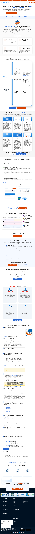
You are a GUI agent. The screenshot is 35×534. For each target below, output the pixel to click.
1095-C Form (16, 390)
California (7, 405)
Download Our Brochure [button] (21, 154)
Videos (4, 502)
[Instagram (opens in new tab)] (15, 532)
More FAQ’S (6, 448)
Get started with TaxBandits (6, 526)
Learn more (28, 0)
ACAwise (8, 274)
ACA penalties (6, 417)
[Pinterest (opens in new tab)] (17, 532)
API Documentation (25, 501)
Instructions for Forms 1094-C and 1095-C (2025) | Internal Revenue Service (16, 456)
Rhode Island (8, 411)
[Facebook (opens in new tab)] (13, 532)
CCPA (15, 529)
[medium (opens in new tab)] (23, 532)
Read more (7, 475)
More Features (12, 107)
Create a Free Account (17, 488)
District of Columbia (9, 409)
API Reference (25, 502)
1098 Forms (14, 506)
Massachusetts (8, 408)
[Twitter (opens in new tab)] (11, 532)
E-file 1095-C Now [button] (21, 107)
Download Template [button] (26, 75)
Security (4, 508)
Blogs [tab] (20, 462)
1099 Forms (14, 501)
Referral (4, 512)
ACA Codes (26, 223)
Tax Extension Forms (16, 509)
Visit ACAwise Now (17, 278)
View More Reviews (17, 320)
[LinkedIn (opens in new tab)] (19, 532)
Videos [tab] (25, 462)
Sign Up (33, 2)
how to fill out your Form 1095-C (24, 232)
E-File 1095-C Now (17, 235)
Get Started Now (22, 208)
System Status (5, 513)
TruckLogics (14, 522)
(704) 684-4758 (19, 152)
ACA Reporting (15, 271)
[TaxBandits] (6, 2)
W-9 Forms (14, 505)
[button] (1, 2)
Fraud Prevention (5, 509)
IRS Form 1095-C (7, 328)
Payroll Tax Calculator (6, 517)
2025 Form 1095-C (7, 455)
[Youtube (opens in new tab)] (21, 532)
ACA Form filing (19, 272)
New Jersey (8, 407)
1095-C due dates (14, 375)
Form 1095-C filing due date (17, 386)
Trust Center (4, 506)
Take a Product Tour (13, 208)
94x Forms (14, 502)
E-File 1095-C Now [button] (17, 17)
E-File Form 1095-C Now (11, 13)
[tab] (8, 77)
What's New (4, 505)
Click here (5, 336)
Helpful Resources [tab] (12, 462)
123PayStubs (14, 521)
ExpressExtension (15, 518)
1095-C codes (8, 390)
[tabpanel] (17, 471)
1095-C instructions (12, 232)
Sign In (29, 2)
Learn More (12, 154)
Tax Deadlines (5, 501)
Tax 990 (14, 517)
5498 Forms (14, 508)
